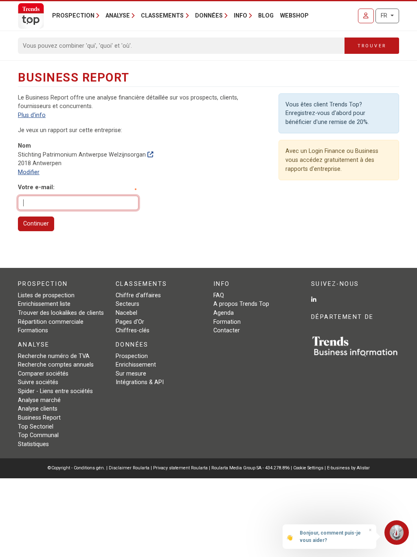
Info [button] (240, 15)
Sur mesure (131, 373)
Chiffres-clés (132, 330)
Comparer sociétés (43, 373)
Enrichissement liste (44, 304)
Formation (227, 321)
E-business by (348, 468)
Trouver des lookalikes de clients (61, 312)
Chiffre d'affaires (138, 295)
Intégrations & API (140, 382)
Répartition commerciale (50, 321)
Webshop (294, 15)
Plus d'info (32, 115)
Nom (24, 145)
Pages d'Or (130, 321)
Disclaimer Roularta (129, 468)
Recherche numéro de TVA (54, 356)
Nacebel (126, 312)
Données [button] (209, 15)
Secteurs (127, 304)
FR (385, 15)
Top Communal (38, 435)
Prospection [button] (73, 15)
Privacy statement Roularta (180, 468)
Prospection (132, 356)
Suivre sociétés (38, 382)
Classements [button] (162, 15)
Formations (33, 330)
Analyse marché (39, 400)
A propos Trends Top (241, 304)
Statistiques (33, 444)
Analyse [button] (117, 15)
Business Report (39, 417)
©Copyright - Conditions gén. (76, 468)
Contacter (226, 330)
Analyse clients (37, 408)
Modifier (29, 172)
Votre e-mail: (36, 187)
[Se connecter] (366, 16)
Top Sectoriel (35, 426)
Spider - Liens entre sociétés (55, 391)
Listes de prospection (46, 295)
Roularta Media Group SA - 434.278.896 (251, 468)
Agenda (223, 312)
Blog (266, 15)
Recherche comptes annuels (56, 364)
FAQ (218, 295)
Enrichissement (136, 364)
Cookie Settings (309, 468)
